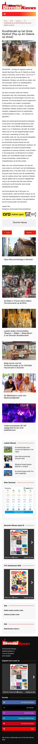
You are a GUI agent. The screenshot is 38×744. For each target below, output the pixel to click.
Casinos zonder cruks (11, 614)
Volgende (29, 232)
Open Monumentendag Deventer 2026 (22, 457)
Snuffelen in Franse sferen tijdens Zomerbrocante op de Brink (17, 301)
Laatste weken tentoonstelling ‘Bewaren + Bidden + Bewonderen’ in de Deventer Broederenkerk (18, 333)
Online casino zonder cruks (13, 610)
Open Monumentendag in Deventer (18, 259)
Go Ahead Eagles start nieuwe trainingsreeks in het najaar (24, 449)
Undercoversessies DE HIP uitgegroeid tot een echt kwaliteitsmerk (15, 427)
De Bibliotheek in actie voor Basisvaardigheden (15, 396)
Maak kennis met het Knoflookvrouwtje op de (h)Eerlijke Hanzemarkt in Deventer (18, 365)
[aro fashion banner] (19, 214)
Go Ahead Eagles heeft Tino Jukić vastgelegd (24, 472)
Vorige (8, 232)
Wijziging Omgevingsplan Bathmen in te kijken (23, 465)
